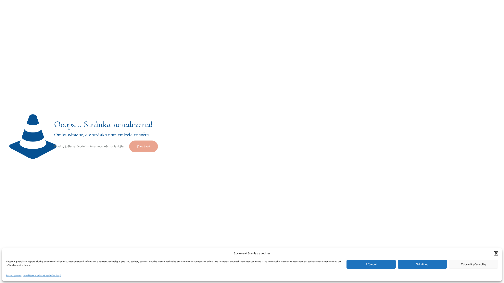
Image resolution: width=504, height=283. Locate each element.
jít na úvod (143, 146)
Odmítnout (422, 264)
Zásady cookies (13, 275)
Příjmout (371, 264)
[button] (496, 253)
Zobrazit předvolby (473, 264)
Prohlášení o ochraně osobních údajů (42, 275)
